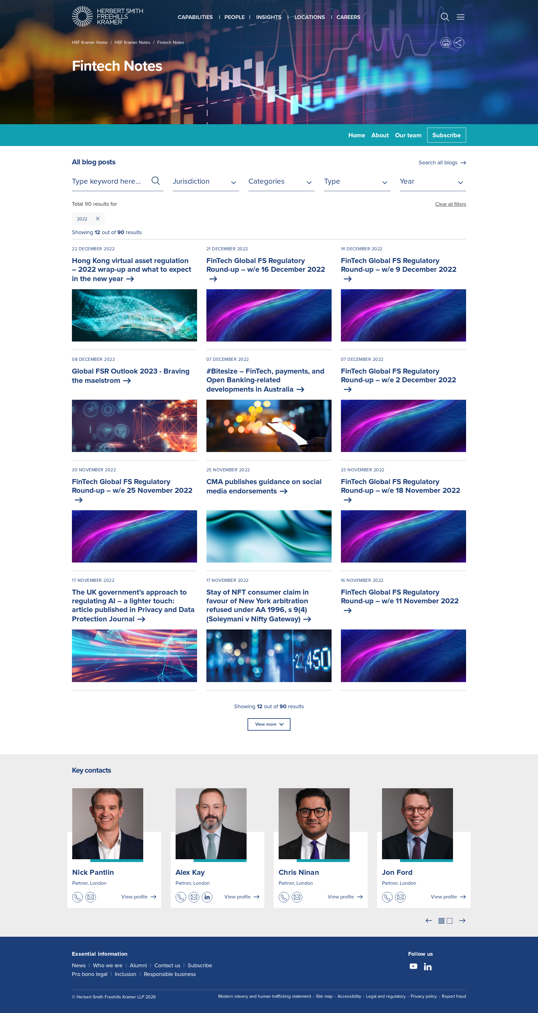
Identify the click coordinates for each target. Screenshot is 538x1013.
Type (332, 181)
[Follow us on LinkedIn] (428, 967)
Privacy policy (424, 996)
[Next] (462, 921)
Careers (349, 17)
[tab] (441, 921)
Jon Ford (397, 872)
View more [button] (265, 724)
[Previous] (428, 921)
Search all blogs (438, 162)
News (79, 965)
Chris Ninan (299, 872)
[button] (445, 18)
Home (356, 135)
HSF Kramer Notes (132, 42)
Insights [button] (268, 17)
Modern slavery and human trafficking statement (264, 996)
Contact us (167, 965)
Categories (266, 181)
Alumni (138, 965)
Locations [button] (310, 17)
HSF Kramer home (90, 42)
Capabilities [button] (195, 17)
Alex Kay (190, 872)
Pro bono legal (89, 974)
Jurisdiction (191, 181)
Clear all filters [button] (450, 204)
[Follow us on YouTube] (413, 967)
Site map (324, 996)
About (380, 135)
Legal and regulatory (386, 996)
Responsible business (170, 974)
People (234, 17)
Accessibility (349, 996)
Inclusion (125, 974)
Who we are (107, 965)
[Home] (115, 16)
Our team (408, 135)
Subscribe (446, 135)
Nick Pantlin (93, 872)
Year (407, 181)
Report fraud (454, 996)
